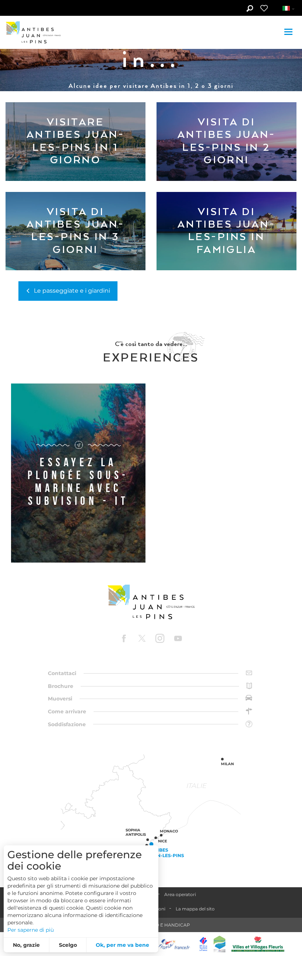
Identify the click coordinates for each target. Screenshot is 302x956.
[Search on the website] (249, 9)
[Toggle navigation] (289, 32)
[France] (174, 944)
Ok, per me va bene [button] (122, 945)
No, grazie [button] (26, 945)
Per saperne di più (30, 930)
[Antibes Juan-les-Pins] (151, 602)
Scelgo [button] (68, 945)
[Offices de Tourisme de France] (203, 944)
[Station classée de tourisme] (219, 944)
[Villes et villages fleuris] (258, 944)
